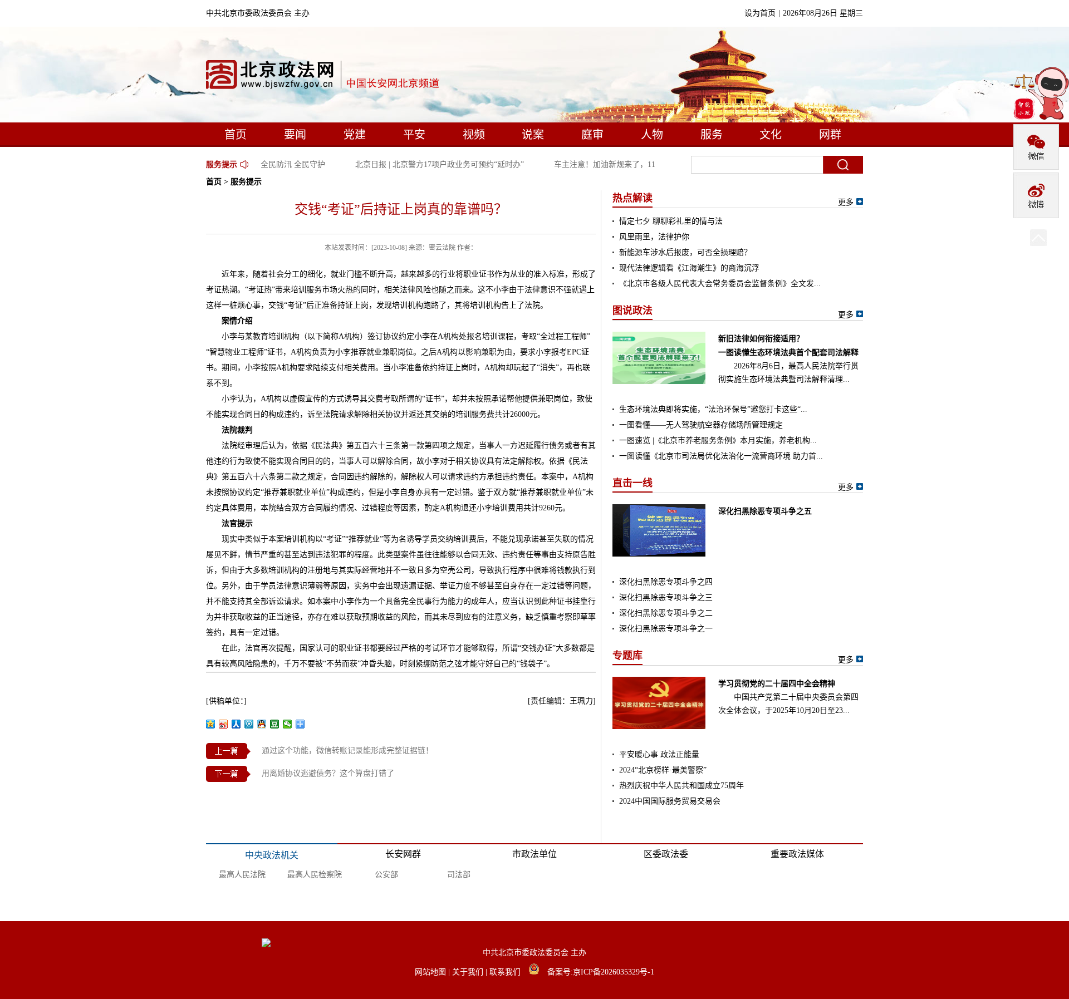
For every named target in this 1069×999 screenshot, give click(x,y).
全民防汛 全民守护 (284, 164)
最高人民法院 (242, 874)
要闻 (295, 135)
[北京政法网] (323, 77)
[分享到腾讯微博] (249, 724)
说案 (533, 135)
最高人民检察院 (314, 874)
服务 (711, 135)
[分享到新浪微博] (223, 724)
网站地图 (431, 972)
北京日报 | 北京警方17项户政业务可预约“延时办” (431, 164)
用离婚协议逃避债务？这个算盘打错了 (328, 773)
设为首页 (760, 13)
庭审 (592, 135)
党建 (355, 135)
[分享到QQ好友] (262, 724)
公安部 (386, 874)
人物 (652, 135)
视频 (474, 135)
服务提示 (221, 164)
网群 (830, 135)
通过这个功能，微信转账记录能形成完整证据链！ (347, 750)
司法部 (458, 874)
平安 (414, 135)
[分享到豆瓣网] (274, 724)
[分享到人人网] (236, 724)
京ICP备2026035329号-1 (613, 972)
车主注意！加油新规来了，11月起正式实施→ (624, 164)
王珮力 (581, 701)
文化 (770, 135)
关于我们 (469, 972)
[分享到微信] (287, 724)
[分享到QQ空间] (210, 724)
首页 (235, 135)
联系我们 (506, 972)
